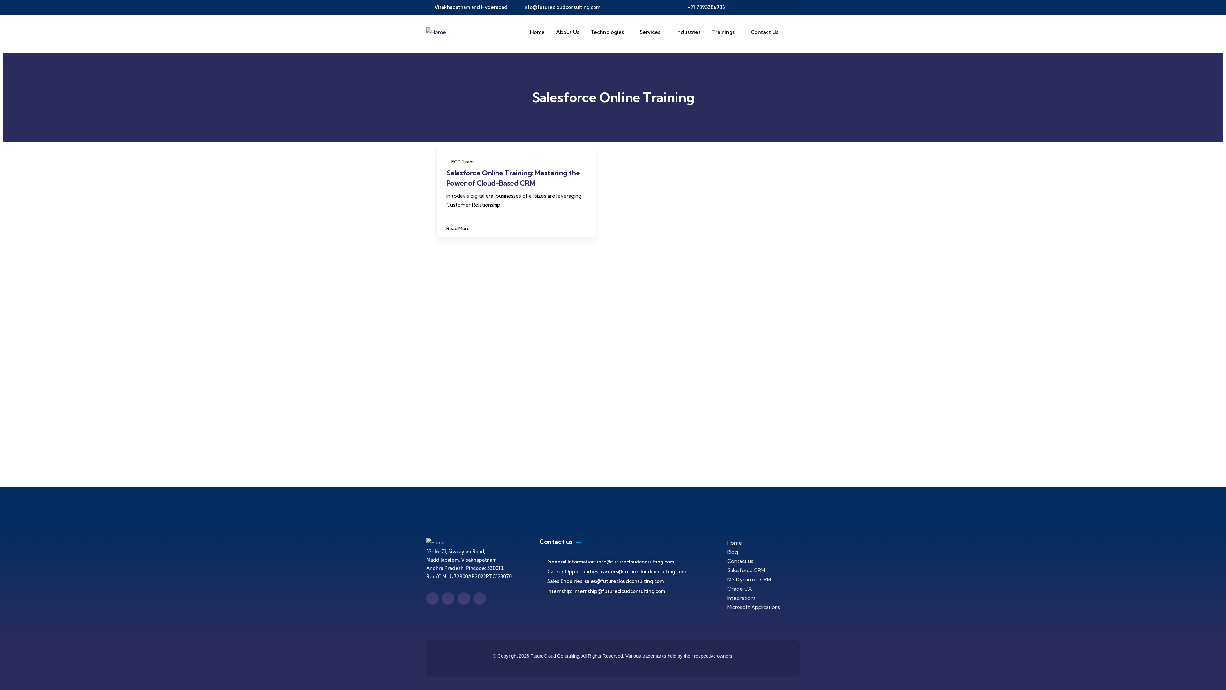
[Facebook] (749, 7)
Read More (458, 228)
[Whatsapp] (786, 7)
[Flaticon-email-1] (774, 7)
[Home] (436, 32)
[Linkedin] (761, 7)
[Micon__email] (464, 598)
